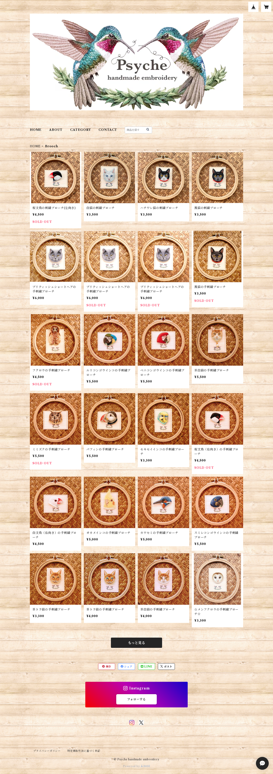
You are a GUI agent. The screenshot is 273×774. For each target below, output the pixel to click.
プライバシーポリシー (47, 750)
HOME (36, 130)
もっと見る (136, 643)
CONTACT (108, 130)
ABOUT (55, 130)
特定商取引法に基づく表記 (83, 750)
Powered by (132, 766)
